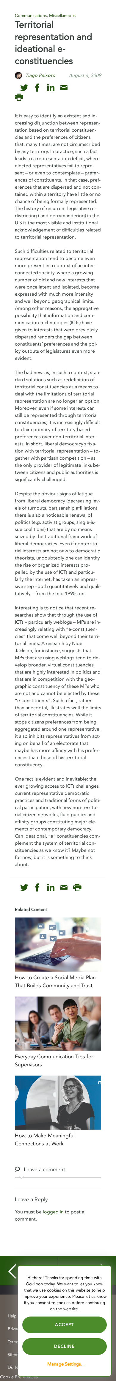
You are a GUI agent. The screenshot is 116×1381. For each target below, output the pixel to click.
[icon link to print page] (19, 97)
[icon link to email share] (64, 88)
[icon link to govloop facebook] (37, 88)
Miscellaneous (62, 15)
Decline (64, 1346)
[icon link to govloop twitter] (24, 88)
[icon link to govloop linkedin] (51, 88)
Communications (31, 15)
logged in (53, 1212)
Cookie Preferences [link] (19, 1377)
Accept (64, 1325)
